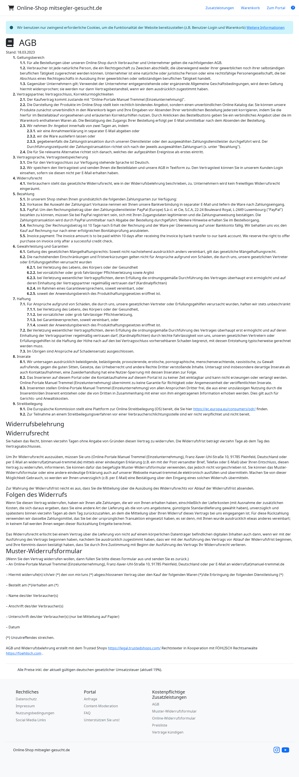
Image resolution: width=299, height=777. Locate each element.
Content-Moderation (101, 706)
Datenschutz (26, 699)
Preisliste (159, 725)
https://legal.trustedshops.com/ (134, 648)
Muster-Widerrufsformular (174, 711)
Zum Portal (276, 7)
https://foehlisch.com (23, 653)
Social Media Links (31, 720)
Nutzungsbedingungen (35, 713)
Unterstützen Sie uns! (102, 720)
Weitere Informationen (265, 27)
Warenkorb (250, 7)
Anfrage (90, 699)
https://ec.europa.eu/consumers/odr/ (224, 409)
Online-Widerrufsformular (174, 718)
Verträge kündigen (167, 732)
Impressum (25, 706)
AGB (155, 704)
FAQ (87, 713)
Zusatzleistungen (220, 7)
